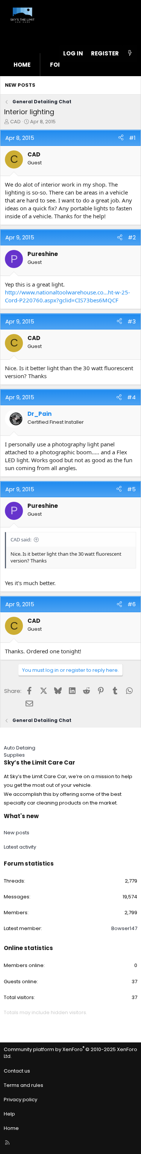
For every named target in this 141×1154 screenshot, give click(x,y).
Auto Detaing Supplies (19, 751)
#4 (131, 397)
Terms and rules (23, 1085)
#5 (131, 489)
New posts (20, 85)
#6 (131, 604)
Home (22, 65)
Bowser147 (124, 928)
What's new (21, 816)
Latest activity (20, 847)
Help (9, 1113)
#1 (132, 138)
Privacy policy (20, 1099)
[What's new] (130, 53)
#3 (131, 321)
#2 (132, 237)
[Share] (120, 138)
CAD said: (21, 539)
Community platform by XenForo (70, 1053)
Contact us (17, 1070)
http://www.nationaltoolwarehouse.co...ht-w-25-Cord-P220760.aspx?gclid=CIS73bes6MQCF (67, 296)
